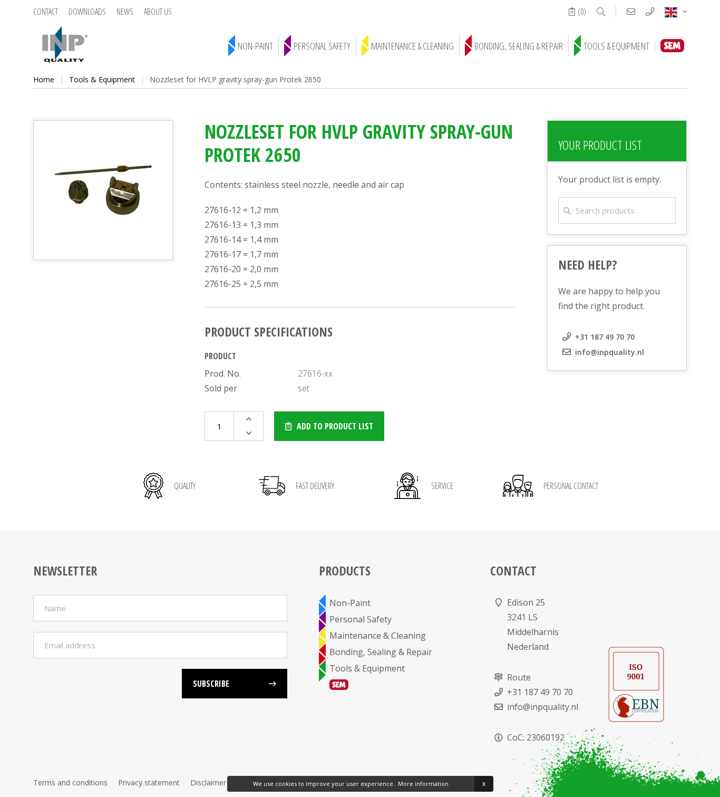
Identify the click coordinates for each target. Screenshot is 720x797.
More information (423, 784)
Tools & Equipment (616, 46)
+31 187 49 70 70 (605, 337)
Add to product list (335, 426)
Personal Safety (322, 46)
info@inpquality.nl (609, 352)
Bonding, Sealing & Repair (518, 46)
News (124, 11)
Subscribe (211, 683)
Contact (45, 11)
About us (158, 11)
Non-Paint (255, 46)
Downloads (87, 11)
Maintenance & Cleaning (412, 46)
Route (519, 677)
